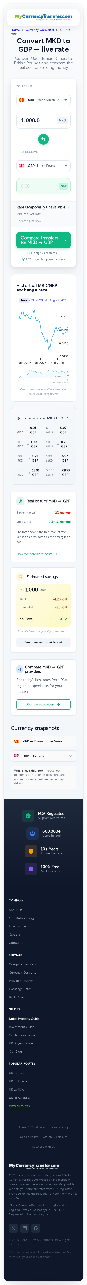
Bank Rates (17, 997)
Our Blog (15, 1051)
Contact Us (17, 942)
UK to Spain (17, 1073)
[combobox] (43, 100)
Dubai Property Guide (24, 1018)
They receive (27, 152)
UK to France (18, 1081)
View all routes (19, 1106)
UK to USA (16, 1089)
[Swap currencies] (43, 139)
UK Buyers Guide (21, 1043)
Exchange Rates (20, 989)
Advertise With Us (43, 1146)
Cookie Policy (29, 1136)
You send (24, 86)
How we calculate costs (34, 554)
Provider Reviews (21, 980)
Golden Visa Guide (22, 1035)
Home (15, 30)
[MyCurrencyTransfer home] (43, 17)
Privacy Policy (59, 1127)
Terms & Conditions (32, 1127)
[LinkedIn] (24, 1228)
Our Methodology (22, 918)
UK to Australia (19, 1097)
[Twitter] (13, 1228)
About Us (15, 910)
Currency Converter (40, 30)
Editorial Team (19, 926)
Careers (14, 934)
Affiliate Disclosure (55, 1136)
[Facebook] (35, 1228)
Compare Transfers (22, 964)
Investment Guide (21, 1027)
